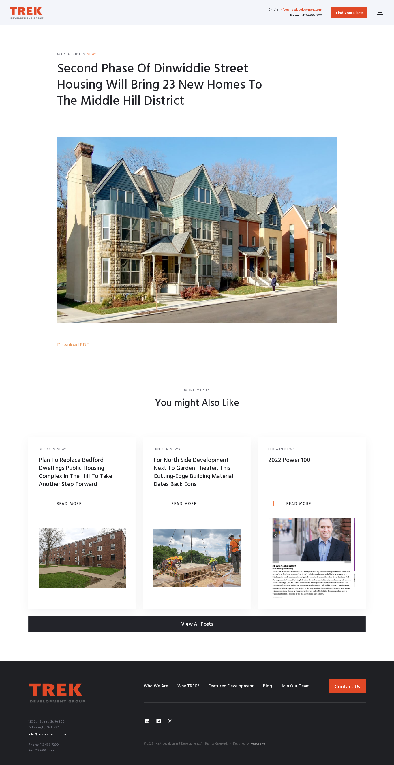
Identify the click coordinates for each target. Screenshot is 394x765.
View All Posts (197, 624)
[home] (27, 12)
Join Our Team (295, 686)
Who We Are (156, 686)
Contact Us (347, 687)
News (92, 54)
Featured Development (231, 686)
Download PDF (73, 345)
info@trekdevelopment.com (301, 10)
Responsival (258, 743)
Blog (267, 686)
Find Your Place (349, 13)
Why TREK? (188, 686)
